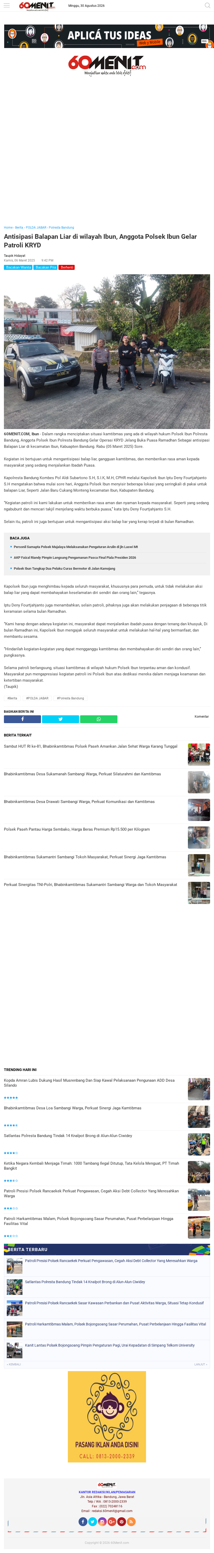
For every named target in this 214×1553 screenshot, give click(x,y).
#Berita (12, 698)
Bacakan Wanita (18, 267)
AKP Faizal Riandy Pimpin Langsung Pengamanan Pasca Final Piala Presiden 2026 (75, 558)
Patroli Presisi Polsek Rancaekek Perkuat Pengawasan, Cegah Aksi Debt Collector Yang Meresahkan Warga (91, 1194)
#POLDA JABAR (37, 698)
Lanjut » (200, 1364)
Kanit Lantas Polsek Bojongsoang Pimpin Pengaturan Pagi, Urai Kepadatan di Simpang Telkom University (110, 1345)
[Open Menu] (6, 6)
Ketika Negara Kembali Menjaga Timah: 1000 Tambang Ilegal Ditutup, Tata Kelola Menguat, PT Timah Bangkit (91, 1166)
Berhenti (66, 267)
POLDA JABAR (36, 227)
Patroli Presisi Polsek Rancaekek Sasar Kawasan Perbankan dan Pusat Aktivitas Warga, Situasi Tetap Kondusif (114, 1303)
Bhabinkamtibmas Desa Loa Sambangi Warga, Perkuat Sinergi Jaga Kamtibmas (72, 1108)
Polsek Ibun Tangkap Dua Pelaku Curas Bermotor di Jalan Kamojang (64, 568)
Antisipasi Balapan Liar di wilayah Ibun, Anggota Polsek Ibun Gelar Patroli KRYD (100, 241)
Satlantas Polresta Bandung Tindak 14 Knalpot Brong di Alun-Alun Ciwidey (68, 1135)
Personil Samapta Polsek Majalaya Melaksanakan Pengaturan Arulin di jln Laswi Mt (76, 547)
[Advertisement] (107, 158)
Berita (19, 227)
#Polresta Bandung (70, 698)
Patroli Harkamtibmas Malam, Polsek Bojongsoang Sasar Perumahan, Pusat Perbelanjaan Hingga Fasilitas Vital (88, 1221)
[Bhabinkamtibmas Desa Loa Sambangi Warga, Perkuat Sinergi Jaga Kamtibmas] (199, 1117)
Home (8, 227)
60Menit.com (120, 1543)
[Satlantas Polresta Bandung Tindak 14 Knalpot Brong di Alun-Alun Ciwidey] (199, 1145)
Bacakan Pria (45, 267)
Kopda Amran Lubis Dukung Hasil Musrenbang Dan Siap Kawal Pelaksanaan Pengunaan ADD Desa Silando (89, 1083)
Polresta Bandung (61, 227)
